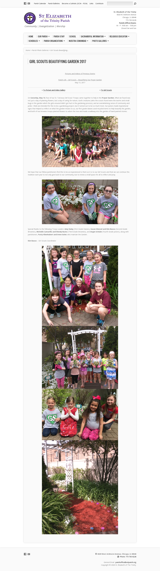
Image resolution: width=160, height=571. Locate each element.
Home (28, 50)
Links (91, 3)
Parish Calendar (40, 3)
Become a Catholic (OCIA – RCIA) (74, 3)
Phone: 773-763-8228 (128, 557)
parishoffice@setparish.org (125, 562)
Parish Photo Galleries (40, 50)
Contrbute (99, 3)
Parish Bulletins (54, 3)
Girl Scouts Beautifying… (59, 50)
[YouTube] (29, 3)
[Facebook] (25, 3)
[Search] (135, 3)
